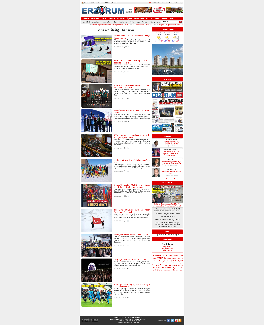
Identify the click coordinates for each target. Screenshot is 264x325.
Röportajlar (106, 22)
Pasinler (154, 263)
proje (172, 270)
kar (160, 261)
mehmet (170, 255)
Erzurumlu (164, 263)
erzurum (161, 258)
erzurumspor (166, 270)
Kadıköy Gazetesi (167, 248)
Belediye (85, 18)
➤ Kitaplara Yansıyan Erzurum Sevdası (167, 214)
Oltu (179, 258)
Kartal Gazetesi (167, 250)
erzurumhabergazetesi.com (118, 319)
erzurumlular (179, 255)
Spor (171, 18)
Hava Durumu (123, 22)
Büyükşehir (95, 18)
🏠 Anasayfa (85, 3)
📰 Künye (93, 3)
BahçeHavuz (137, 321)
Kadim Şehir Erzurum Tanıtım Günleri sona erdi (131, 235)
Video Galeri (96, 22)
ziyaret (180, 261)
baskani (174, 265)
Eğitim (104, 18)
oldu (167, 261)
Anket (114, 22)
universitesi (172, 263)
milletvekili (154, 268)
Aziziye (169, 258)
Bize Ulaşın (125, 321)
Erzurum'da (157, 265)
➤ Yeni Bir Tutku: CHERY (167, 217)
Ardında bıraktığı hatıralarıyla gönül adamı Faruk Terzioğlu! (171, 163)
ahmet (177, 268)
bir (155, 258)
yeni (159, 263)
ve (173, 258)
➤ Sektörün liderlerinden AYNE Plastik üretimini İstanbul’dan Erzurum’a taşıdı (167, 210)
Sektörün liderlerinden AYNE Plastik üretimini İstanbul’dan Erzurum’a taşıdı (167, 205)
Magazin (149, 18)
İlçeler (129, 18)
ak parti (180, 263)
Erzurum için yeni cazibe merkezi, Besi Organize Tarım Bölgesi (96, 25)
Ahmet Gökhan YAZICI (171, 149)
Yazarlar (145, 22)
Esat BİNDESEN (171, 169)
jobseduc (126, 322)
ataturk (158, 270)
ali (155, 270)
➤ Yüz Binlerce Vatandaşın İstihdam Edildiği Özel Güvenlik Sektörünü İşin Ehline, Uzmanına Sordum (167, 224)
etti (153, 255)
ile (152, 261)
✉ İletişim (100, 3)
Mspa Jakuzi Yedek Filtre (133, 322)
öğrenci (174, 255)
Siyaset (164, 18)
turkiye (173, 268)
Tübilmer (131, 321)
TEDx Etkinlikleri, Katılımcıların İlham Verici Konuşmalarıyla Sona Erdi (132, 136)
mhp (181, 268)
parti (157, 261)
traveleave (120, 322)
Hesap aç (171, 3)
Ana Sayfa (120, 321)
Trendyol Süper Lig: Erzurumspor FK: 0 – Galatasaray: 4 (160, 25)
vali (182, 258)
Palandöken (166, 268)
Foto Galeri (86, 22)
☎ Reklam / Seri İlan (111, 3)
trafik (175, 258)
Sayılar (132, 22)
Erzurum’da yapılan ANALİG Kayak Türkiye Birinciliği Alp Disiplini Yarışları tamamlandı (132, 186)
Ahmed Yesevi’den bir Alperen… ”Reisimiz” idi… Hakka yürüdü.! (171, 154)
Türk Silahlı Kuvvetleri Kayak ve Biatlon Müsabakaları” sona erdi (132, 211)
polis (153, 270)
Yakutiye (167, 265)
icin (153, 258)
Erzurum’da (163, 255)
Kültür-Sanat (139, 18)
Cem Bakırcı (171, 159)
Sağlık (157, 18)
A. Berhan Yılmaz (171, 139)
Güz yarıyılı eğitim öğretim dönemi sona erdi (130, 260)
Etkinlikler (121, 18)
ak (161, 270)
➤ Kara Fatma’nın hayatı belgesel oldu (167, 220)
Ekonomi (112, 18)
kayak (163, 261)
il (154, 261)
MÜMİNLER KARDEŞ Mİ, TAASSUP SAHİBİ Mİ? (171, 143)
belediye (176, 270)
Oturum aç (179, 3)
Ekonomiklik (167, 246)
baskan (180, 265)
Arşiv (138, 22)
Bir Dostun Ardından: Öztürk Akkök (129, 25)
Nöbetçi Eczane (155, 22)
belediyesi (157, 255)
